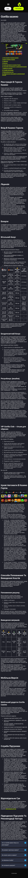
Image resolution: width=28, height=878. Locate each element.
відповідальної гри (11, 809)
